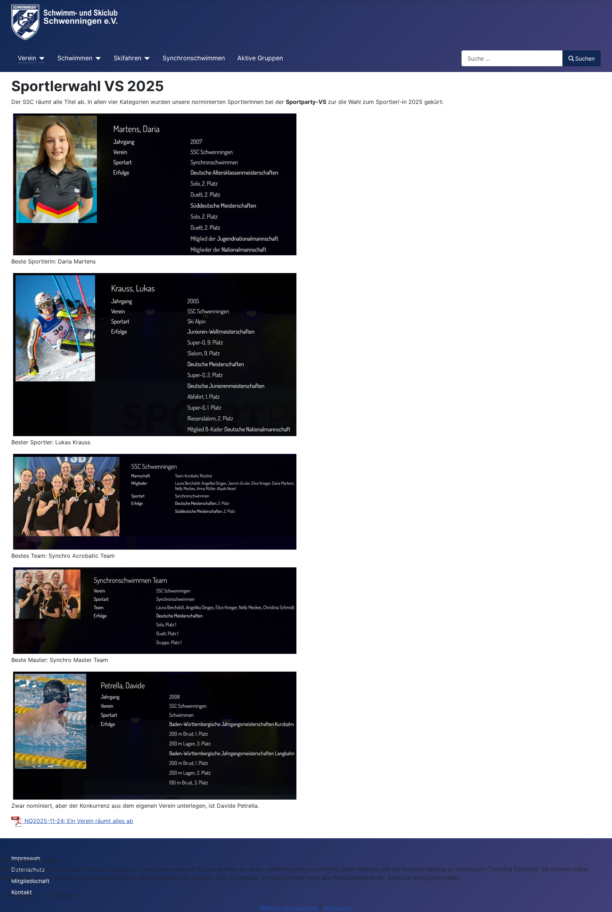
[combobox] (512, 58)
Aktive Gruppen (260, 58)
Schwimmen (74, 58)
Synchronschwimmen (194, 58)
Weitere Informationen (288, 907)
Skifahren (127, 58)
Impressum (338, 907)
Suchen (585, 58)
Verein (27, 58)
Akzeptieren (22, 895)
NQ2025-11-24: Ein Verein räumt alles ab (78, 820)
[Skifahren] (145, 58)
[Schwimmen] (96, 58)
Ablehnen (64, 895)
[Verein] (40, 58)
